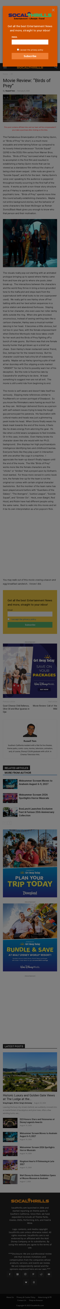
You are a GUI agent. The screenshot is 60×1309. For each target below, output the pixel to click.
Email (14, 37)
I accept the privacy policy (31, 50)
